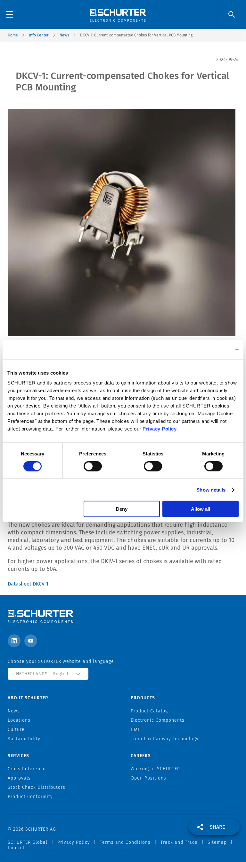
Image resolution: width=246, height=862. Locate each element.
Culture (16, 729)
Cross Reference (27, 769)
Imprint (16, 847)
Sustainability (24, 739)
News (64, 35)
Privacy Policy (159, 428)
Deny (121, 509)
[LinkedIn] (14, 640)
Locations (19, 720)
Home (13, 35)
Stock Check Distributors (36, 787)
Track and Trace (179, 842)
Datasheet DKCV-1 (28, 584)
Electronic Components (157, 720)
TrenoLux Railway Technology (165, 739)
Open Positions (148, 778)
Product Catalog (149, 711)
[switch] (93, 466)
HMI (135, 729)
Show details (211, 489)
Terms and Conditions (125, 842)
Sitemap (217, 842)
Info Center (39, 35)
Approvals (19, 778)
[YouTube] (30, 640)
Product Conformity (30, 796)
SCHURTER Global (27, 842)
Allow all (200, 509)
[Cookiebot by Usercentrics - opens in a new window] (211, 349)
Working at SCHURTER (155, 769)
